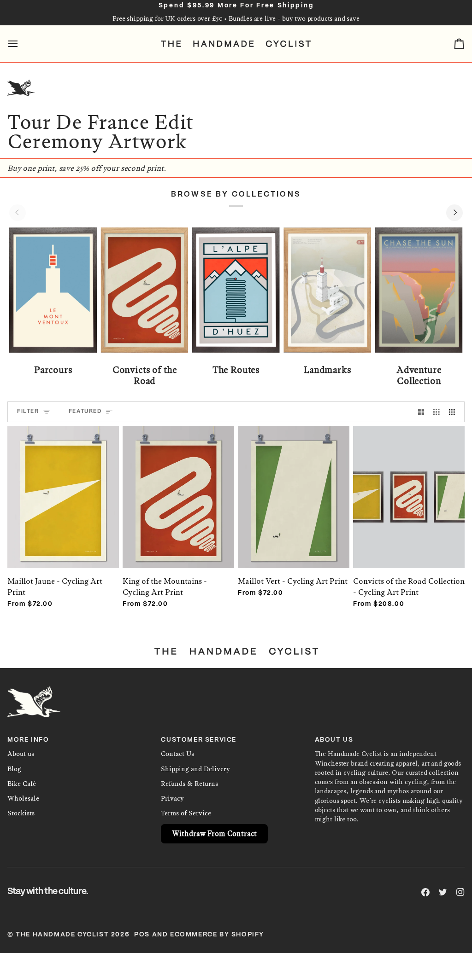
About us (20, 754)
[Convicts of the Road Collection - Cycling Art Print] (409, 488)
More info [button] (28, 740)
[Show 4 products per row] (454, 412)
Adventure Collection (419, 376)
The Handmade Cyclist (62, 935)
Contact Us (177, 754)
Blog (14, 769)
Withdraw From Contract (214, 833)
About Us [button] (334, 740)
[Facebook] (425, 892)
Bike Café (21, 783)
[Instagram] (460, 892)
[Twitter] (443, 892)
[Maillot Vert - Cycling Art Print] (293, 488)
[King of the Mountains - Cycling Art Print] (178, 488)
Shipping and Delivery (195, 769)
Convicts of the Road (144, 376)
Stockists (21, 813)
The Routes (236, 370)
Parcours (53, 370)
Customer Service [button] (198, 740)
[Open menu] (21, 43)
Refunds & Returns (189, 783)
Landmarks (327, 370)
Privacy (172, 798)
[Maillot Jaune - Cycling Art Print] (63, 488)
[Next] (454, 212)
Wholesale (23, 798)
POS (142, 935)
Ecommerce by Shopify (217, 935)
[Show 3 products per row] (436, 412)
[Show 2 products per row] (421, 412)
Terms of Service (186, 813)
